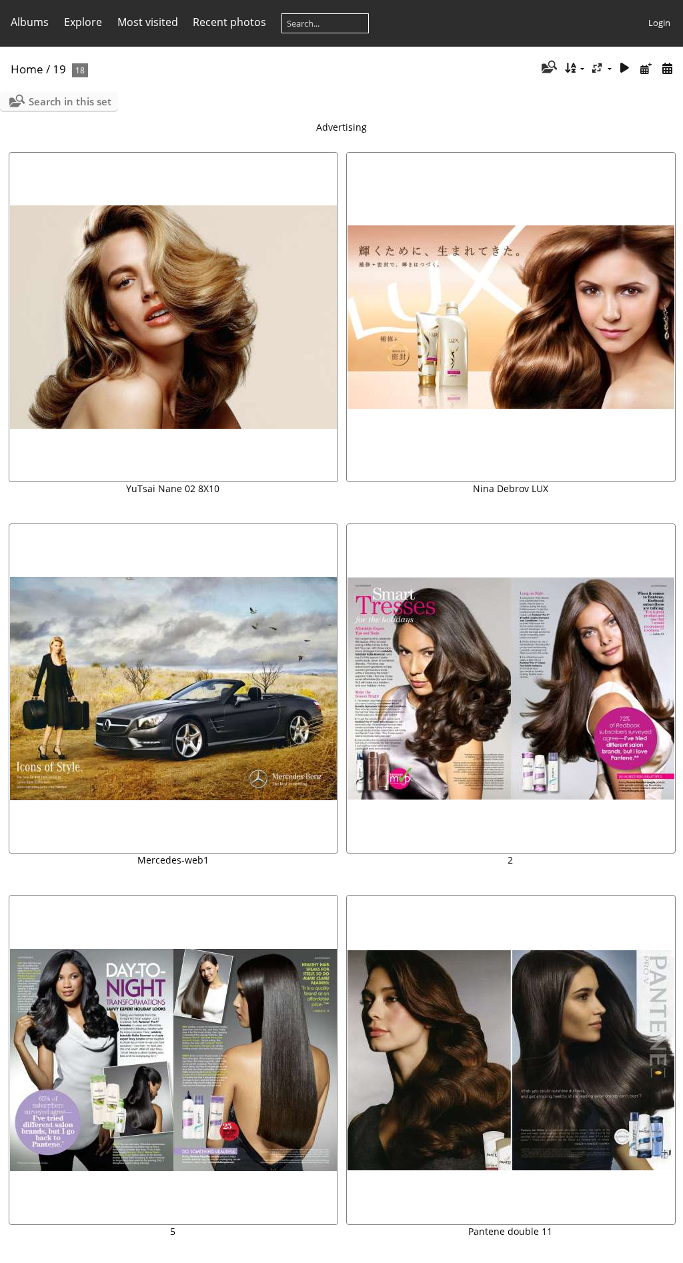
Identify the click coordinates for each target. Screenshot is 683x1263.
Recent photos (229, 22)
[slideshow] (625, 68)
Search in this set (70, 101)
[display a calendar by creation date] (667, 68)
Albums (30, 22)
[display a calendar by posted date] (646, 68)
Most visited (147, 22)
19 (59, 69)
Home (27, 69)
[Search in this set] (548, 68)
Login (659, 23)
